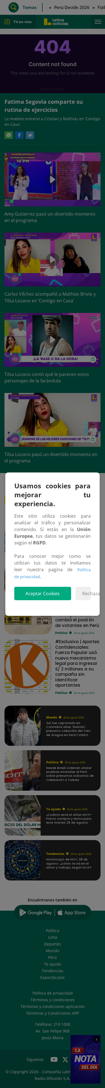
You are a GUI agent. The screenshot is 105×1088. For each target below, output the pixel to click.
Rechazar (86, 593)
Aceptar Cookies (42, 593)
